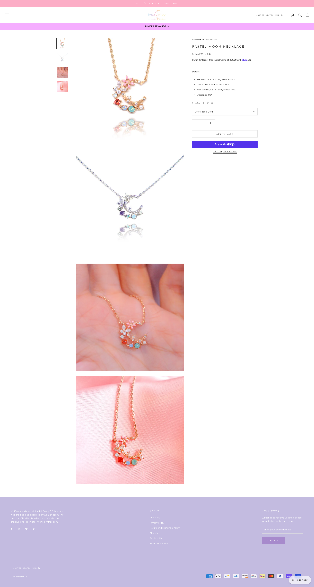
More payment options (225, 151)
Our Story (155, 517)
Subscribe (273, 540)
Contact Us (156, 538)
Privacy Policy (157, 522)
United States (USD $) (269, 15)
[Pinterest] (212, 103)
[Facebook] (203, 103)
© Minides (20, 576)
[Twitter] (208, 103)
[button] (157, 26)
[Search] (300, 15)
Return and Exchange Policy (165, 527)
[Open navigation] (7, 15)
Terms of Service (159, 543)
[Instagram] (19, 528)
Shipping (154, 533)
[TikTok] (34, 528)
